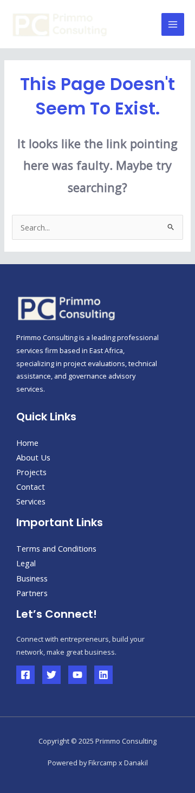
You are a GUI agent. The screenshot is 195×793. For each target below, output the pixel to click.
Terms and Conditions (56, 548)
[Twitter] (51, 675)
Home (27, 442)
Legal (26, 563)
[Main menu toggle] (172, 24)
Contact (30, 486)
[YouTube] (77, 675)
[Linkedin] (103, 675)
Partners (32, 592)
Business (32, 578)
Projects (31, 471)
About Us (33, 457)
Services (31, 501)
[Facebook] (25, 675)
